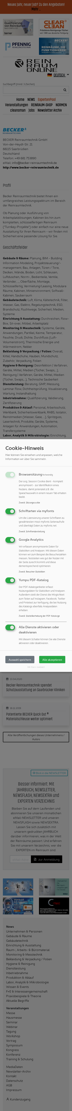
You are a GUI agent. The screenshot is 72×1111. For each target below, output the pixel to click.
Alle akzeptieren (52, 659)
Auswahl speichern (20, 659)
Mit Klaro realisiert (36, 667)
